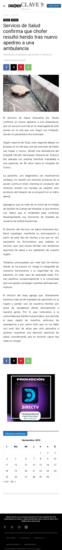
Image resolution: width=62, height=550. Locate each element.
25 (7, 476)
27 (26, 476)
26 (15, 476)
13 (26, 464)
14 (34, 464)
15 (40, 464)
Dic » (13, 481)
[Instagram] (19, 527)
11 (7, 464)
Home (6, 15)
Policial (15, 15)
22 (40, 470)
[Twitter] (12, 527)
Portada (14, 20)
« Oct (6, 481)
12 (15, 464)
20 (26, 470)
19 (15, 470)
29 (40, 476)
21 (34, 470)
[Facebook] (6, 67)
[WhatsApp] (28, 67)
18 (7, 470)
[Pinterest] (21, 67)
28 (34, 476)
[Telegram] (26, 527)
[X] (13, 67)
